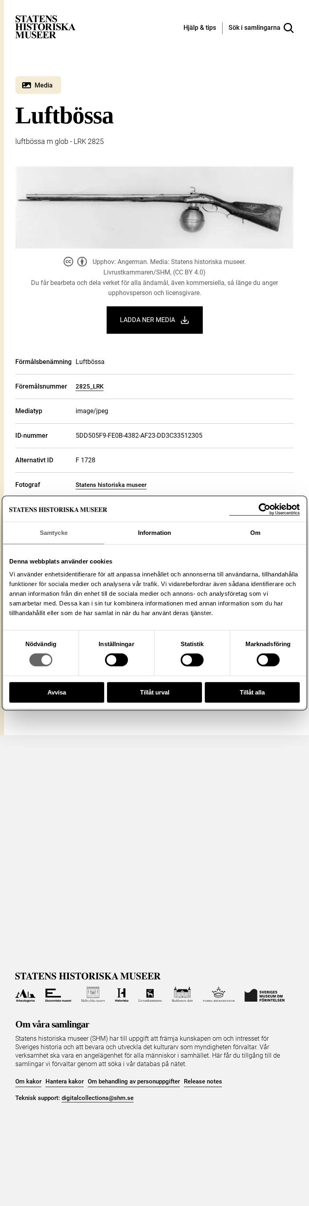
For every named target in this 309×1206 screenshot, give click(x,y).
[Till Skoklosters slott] (182, 994)
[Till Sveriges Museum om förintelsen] (264, 994)
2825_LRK (89, 386)
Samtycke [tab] (54, 532)
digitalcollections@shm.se (98, 1098)
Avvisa (56, 692)
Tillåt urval (154, 692)
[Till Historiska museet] (121, 994)
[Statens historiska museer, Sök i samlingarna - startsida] (45, 26)
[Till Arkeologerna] (25, 994)
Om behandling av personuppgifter (134, 1081)
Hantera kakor (64, 1081)
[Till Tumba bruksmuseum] (219, 994)
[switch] (116, 659)
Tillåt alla (252, 692)
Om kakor (28, 1081)
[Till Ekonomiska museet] (58, 994)
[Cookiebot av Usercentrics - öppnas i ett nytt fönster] (264, 509)
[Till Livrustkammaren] (150, 994)
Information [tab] (154, 532)
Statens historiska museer (111, 485)
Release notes (203, 1081)
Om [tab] (255, 532)
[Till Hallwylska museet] (93, 994)
